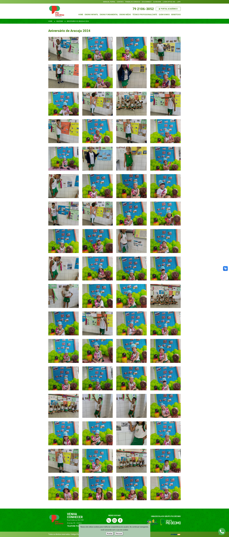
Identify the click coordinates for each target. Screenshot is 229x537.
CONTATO (120, 2)
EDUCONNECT (147, 2)
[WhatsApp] (221, 531)
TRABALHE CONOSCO (132, 2)
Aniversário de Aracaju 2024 (78, 21)
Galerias (59, 21)
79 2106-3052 (143, 9)
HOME (80, 15)
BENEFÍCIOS (176, 15)
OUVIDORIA (157, 2)
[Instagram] (114, 520)
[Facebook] (120, 520)
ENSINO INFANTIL (91, 15)
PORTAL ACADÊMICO (169, 9)
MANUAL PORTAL (109, 2)
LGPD (179, 2)
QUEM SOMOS (164, 15)
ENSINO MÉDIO (125, 15)
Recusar (119, 533)
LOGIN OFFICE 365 (169, 2)
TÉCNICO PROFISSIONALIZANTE (145, 15)
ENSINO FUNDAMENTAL (109, 15)
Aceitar (109, 533)
